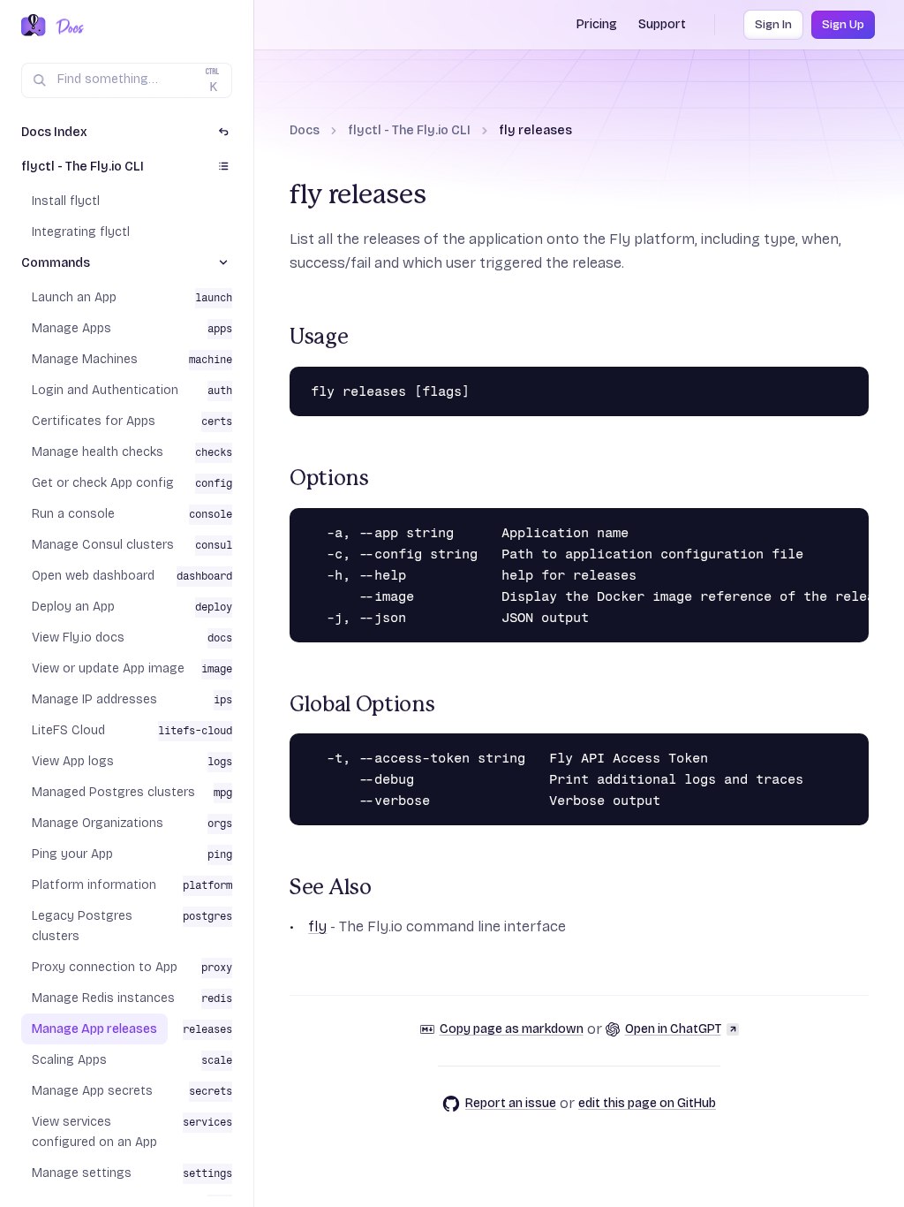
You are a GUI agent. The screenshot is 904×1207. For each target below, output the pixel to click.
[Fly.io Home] (33, 26)
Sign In (773, 25)
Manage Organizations (97, 823)
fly (317, 926)
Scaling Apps (69, 1059)
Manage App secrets (92, 1090)
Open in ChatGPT (673, 1028)
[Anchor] (279, 338)
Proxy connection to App (104, 967)
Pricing (596, 24)
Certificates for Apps (93, 421)
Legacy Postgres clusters (82, 926)
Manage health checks (97, 451)
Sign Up (843, 25)
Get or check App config (103, 482)
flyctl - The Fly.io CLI (409, 130)
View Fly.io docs (78, 637)
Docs (305, 130)
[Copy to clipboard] (851, 384)
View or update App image (108, 668)
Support (662, 24)
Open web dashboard (93, 575)
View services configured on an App (94, 1132)
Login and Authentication (105, 390)
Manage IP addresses (94, 699)
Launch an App (74, 297)
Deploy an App (73, 606)
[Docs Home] (66, 26)
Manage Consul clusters (103, 544)
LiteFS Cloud (68, 730)
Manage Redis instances (103, 998)
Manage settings (82, 1172)
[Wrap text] (826, 384)
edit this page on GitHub (647, 1103)
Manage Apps (71, 328)
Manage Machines (85, 359)
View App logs (73, 761)
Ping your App (72, 854)
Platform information (94, 884)
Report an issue (510, 1103)
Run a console (73, 513)
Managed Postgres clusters (113, 792)
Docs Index (54, 132)
